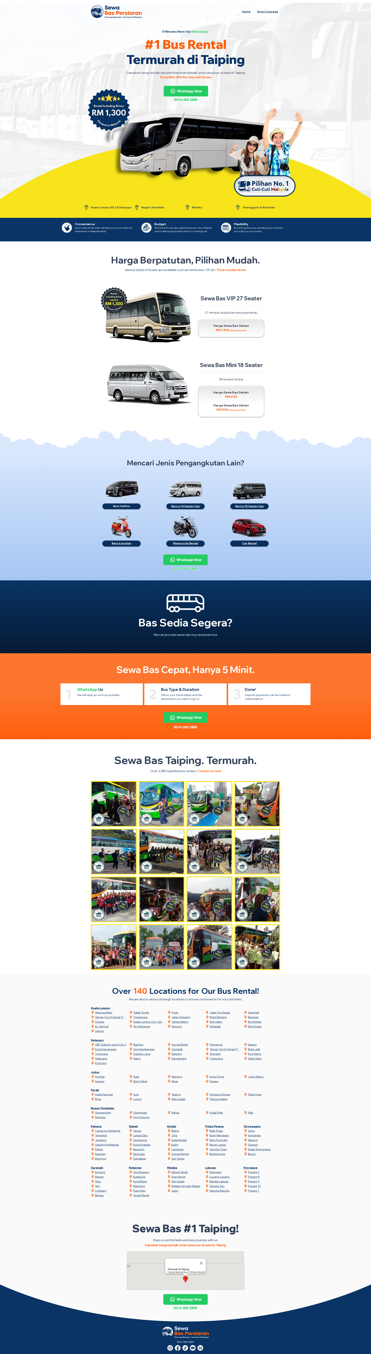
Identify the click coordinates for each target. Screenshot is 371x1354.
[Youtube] (193, 1348)
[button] (268, 11)
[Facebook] (177, 1348)
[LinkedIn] (200, 1348)
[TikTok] (185, 1348)
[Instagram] (170, 1348)
